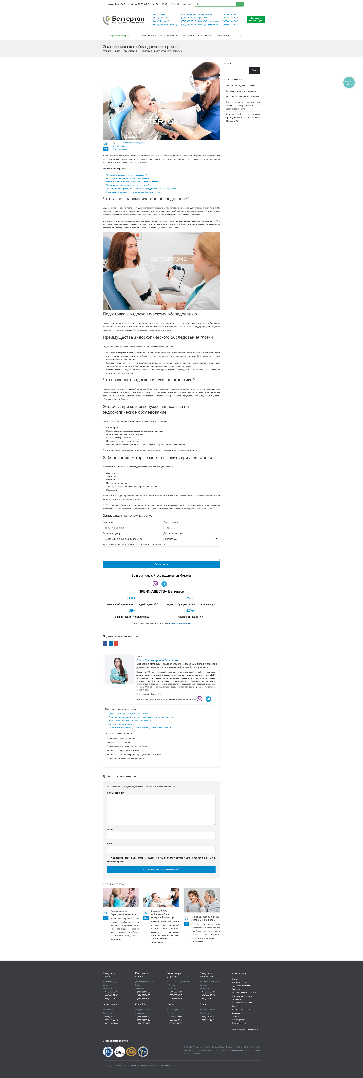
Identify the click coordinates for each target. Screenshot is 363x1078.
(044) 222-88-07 (111, 992)
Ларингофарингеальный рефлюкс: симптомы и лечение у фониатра (141, 717)
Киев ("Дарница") (161, 21)
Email (116, 643)
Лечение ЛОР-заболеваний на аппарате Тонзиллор (162, 914)
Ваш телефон (170, 522)
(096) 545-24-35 (175, 999)
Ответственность (239, 1023)
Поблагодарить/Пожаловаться (245, 1029)
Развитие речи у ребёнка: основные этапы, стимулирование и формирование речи (243, 105)
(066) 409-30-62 (230, 14)
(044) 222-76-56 (175, 992)
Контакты (237, 36)
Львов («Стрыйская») (208, 24)
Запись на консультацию (255, 19)
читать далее (117, 939)
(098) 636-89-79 (188, 18)
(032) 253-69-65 (175, 1017)
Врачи (191, 36)
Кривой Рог (203, 18)
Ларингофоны (171, 36)
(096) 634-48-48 (188, 14)
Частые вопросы (239, 982)
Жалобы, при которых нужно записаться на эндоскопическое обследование (141, 188)
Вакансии (236, 1013)
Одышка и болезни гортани (121, 724)
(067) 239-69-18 (188, 24)
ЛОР (160, 36)
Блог (200, 36)
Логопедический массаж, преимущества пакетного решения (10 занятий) (243, 117)
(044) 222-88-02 (208, 992)
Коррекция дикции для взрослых (241, 91)
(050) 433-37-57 (175, 1023)
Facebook (105, 643)
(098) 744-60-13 (230, 18)
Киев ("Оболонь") (161, 18)
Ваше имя (108, 522)
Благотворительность (241, 1010)
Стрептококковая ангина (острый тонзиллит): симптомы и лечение (140, 727)
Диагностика (149, 36)
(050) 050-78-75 (143, 995)
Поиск (227, 63)
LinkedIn (111, 643)
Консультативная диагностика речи (242, 96)
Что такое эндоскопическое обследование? (126, 175)
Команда (236, 989)
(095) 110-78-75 (207, 1017)
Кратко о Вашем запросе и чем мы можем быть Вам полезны (135, 544)
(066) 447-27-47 (111, 995)
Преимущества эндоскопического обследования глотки (132, 182)
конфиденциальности (178, 623)
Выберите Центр (112, 533)
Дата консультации (173, 533)
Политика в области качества (244, 993)
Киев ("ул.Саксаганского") (165, 24)
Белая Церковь (205, 14)
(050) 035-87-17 (188, 21)
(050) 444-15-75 (208, 995)
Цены (183, 36)
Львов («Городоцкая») (208, 21)
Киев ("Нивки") (159, 14)
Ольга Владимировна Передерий (130, 143)
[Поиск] (239, 4)
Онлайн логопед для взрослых (240, 85)
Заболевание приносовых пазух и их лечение (130, 720)
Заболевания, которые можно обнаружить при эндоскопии (133, 192)
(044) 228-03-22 (143, 992)
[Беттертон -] (123, 20)
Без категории (119, 146)
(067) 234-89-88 (111, 1023)
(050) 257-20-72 (143, 1023)
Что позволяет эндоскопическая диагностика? (127, 185)
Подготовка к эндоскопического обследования (127, 178)
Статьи (235, 979)
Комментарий (115, 793)
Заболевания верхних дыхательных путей (128, 714)
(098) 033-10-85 (230, 24)
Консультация (223, 36)
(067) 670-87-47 (230, 21)
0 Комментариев (120, 149)
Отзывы (209, 36)
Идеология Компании (241, 986)
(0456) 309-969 (110, 1017)
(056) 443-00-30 (143, 1017)
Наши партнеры (238, 1020)
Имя (110, 829)
